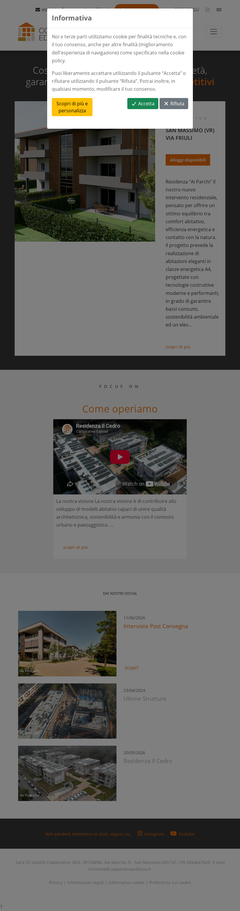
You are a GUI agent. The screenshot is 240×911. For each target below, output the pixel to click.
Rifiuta (176, 103)
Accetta (146, 103)
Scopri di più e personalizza (72, 107)
